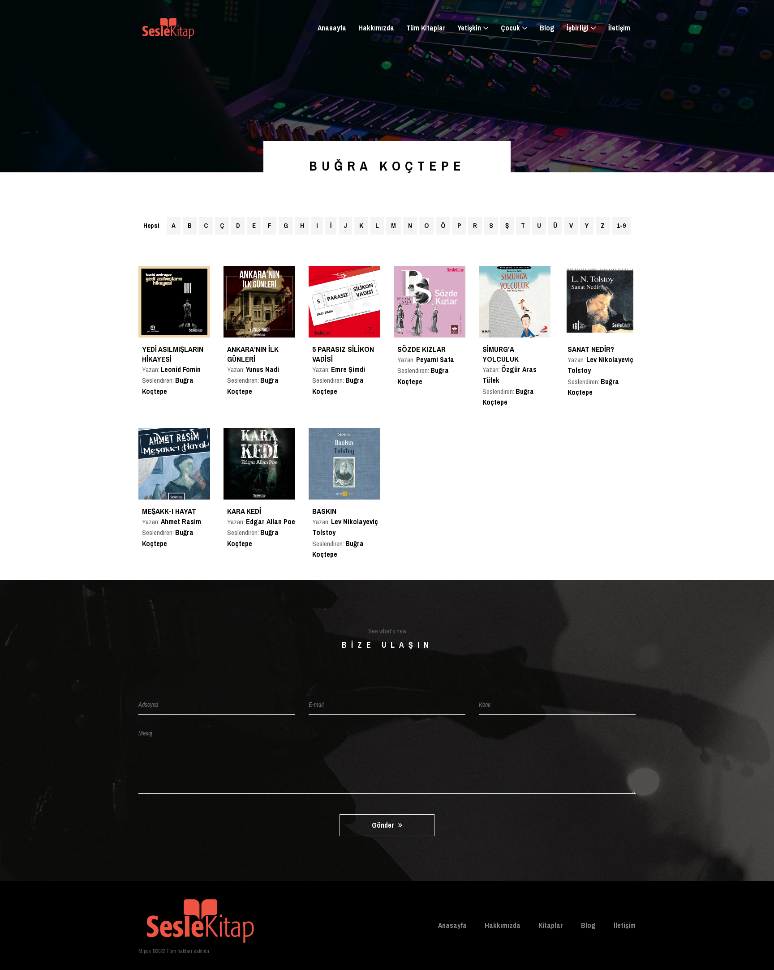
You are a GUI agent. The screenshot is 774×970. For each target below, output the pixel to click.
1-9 (621, 225)
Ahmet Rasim (181, 521)
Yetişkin (469, 28)
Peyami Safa (435, 359)
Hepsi (151, 225)
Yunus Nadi (262, 369)
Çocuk (510, 28)
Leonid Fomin (181, 369)
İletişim (619, 28)
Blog (547, 28)
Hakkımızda (376, 28)
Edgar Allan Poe (270, 521)
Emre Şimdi (348, 369)
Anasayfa (332, 28)
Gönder (384, 825)
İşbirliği (578, 28)
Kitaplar (550, 925)
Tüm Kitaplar (426, 28)
